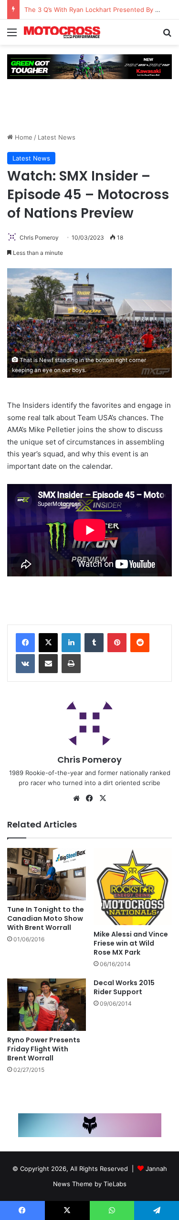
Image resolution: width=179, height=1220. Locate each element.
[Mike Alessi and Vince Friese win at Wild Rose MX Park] (133, 886)
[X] (48, 642)
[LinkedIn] (71, 642)
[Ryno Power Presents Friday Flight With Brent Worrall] (46, 1004)
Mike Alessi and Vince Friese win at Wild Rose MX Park (131, 943)
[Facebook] (25, 642)
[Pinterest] (116, 642)
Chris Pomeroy (39, 237)
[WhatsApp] (112, 1210)
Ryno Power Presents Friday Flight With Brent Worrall (43, 1049)
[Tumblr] (94, 642)
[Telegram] (156, 1210)
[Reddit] (139, 642)
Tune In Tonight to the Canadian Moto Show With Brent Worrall (45, 918)
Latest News (56, 137)
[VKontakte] (25, 663)
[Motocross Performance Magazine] (62, 32)
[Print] (71, 663)
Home (22, 137)
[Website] (76, 798)
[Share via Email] (48, 663)
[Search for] (167, 35)
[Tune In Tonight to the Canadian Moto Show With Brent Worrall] (46, 874)
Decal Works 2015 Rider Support (124, 987)
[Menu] (12, 35)
